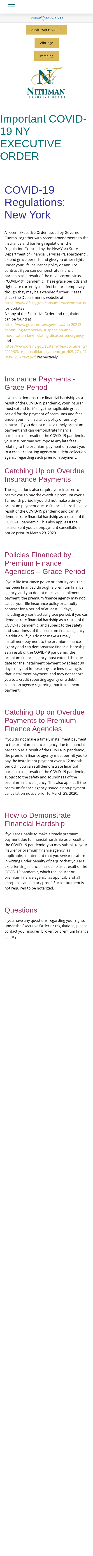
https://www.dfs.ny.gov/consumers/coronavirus (45, 302)
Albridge (46, 43)
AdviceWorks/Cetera (46, 30)
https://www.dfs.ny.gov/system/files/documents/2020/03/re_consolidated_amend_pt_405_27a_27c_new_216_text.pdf (46, 352)
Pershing (46, 56)
